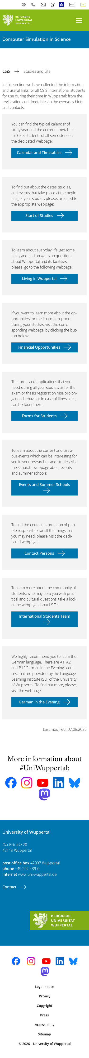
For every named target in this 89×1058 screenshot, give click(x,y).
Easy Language (63, 5)
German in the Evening (39, 702)
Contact (9, 887)
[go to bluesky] (74, 783)
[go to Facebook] (11, 783)
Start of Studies (39, 215)
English (84, 5)
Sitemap (44, 1034)
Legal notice (44, 986)
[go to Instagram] (27, 783)
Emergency (53, 5)
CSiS (6, 71)
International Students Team (44, 616)
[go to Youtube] (42, 783)
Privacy (44, 996)
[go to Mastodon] (44, 795)
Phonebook (34, 5)
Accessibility (44, 1024)
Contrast (25, 5)
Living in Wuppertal (39, 278)
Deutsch (73, 5)
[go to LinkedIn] (58, 782)
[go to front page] (22, 20)
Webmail (44, 5)
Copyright (44, 1005)
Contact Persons (39, 553)
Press (44, 1015)
